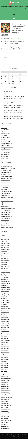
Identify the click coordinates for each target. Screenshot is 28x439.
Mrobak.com (4, 187)
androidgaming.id (5, 243)
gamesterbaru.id (5, 262)
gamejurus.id (4, 357)
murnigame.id (4, 363)
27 (2, 83)
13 (1, 79)
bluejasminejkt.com (6, 186)
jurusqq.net (4, 135)
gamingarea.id (5, 319)
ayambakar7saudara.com (8, 168)
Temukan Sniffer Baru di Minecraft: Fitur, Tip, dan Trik (13, 102)
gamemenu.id (4, 359)
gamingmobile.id (5, 274)
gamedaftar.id (5, 417)
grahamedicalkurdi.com (7, 224)
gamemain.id (4, 356)
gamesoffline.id (5, 260)
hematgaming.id (5, 340)
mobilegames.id (5, 257)
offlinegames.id (5, 253)
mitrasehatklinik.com (6, 205)
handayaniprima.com (6, 176)
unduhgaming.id (5, 386)
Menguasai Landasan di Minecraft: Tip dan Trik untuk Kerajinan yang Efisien (14, 117)
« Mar (12, 87)
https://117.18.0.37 (5, 149)
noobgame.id (4, 422)
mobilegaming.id (5, 289)
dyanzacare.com (5, 226)
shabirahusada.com (6, 216)
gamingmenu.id (5, 314)
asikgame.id (4, 371)
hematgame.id (5, 373)
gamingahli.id (4, 317)
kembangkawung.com (7, 197)
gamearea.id (4, 367)
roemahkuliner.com (6, 172)
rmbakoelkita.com (6, 182)
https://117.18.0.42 (5, 137)
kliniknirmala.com (5, 210)
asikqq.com (4, 128)
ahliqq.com (4, 132)
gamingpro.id (4, 384)
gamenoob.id (4, 407)
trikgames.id (4, 270)
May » (15, 87)
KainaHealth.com (5, 214)
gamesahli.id (4, 338)
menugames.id (5, 346)
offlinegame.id (5, 291)
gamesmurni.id (5, 333)
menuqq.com (4, 158)
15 (9, 79)
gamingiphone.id (5, 272)
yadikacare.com (5, 218)
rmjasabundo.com (6, 193)
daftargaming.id (5, 390)
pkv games (4, 231)
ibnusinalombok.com (6, 222)
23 (13, 81)
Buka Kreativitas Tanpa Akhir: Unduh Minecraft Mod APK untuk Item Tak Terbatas (13, 112)
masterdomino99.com (7, 147)
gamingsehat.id (5, 388)
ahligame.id (4, 369)
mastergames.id (5, 375)
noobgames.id (5, 413)
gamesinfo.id (4, 255)
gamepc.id (4, 251)
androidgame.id (5, 239)
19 (24, 79)
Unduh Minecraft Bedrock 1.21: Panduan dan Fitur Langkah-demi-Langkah (14, 97)
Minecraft (21, 39)
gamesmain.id (4, 337)
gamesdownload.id (6, 405)
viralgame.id (4, 424)
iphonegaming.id (5, 287)
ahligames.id (4, 350)
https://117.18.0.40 (5, 153)
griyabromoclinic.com (7, 227)
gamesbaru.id (4, 403)
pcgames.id (4, 298)
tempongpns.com (6, 170)
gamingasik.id (4, 316)
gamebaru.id (4, 411)
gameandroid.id (5, 245)
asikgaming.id (4, 329)
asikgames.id (4, 354)
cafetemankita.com (6, 191)
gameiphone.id (5, 247)
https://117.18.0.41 (5, 141)
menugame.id (4, 377)
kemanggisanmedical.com (8, 208)
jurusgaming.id (5, 323)
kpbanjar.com (4, 206)
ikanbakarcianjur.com (7, 201)
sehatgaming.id (5, 392)
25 (20, 81)
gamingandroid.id (5, 281)
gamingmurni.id (5, 310)
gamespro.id (4, 401)
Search (6, 57)
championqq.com (5, 151)
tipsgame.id (4, 304)
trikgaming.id (4, 277)
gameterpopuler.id (6, 420)
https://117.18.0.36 (5, 130)
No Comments (13, 39)
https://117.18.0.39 (5, 134)
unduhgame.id (4, 426)
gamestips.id (4, 264)
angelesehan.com (6, 184)
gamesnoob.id (5, 399)
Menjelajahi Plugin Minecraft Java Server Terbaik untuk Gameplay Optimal (13, 29)
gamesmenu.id (5, 331)
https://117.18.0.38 (5, 145)
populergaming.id (5, 394)
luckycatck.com (5, 180)
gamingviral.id (4, 382)
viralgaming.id (4, 396)
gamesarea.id (4, 365)
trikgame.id (4, 241)
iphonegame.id (5, 285)
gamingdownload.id (6, 378)
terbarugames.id (5, 302)
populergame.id (5, 428)
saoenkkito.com (5, 174)
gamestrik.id (4, 268)
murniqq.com (4, 156)
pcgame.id (4, 297)
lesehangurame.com (6, 167)
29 (9, 83)
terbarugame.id (5, 300)
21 (5, 81)
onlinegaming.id (5, 295)
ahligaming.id (4, 344)
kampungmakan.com (7, 178)
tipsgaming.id (4, 276)
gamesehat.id (4, 418)
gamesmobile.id (5, 258)
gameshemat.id (5, 348)
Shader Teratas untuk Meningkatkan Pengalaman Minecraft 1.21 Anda (13, 106)
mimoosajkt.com (5, 195)
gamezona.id (4, 361)
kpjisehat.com (4, 203)
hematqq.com (5, 154)
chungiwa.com (5, 199)
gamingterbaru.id (5, 283)
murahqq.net (4, 139)
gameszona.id (4, 342)
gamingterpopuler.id (6, 397)
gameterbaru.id (5, 266)
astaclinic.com (5, 220)
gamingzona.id (5, 321)
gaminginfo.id (4, 306)
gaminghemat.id (5, 308)
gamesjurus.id (4, 335)
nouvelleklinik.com (6, 212)
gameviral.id (4, 415)
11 (20, 76)
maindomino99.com (6, 143)
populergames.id (5, 409)
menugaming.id (5, 325)
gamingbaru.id (5, 380)
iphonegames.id (5, 249)
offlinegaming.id (5, 293)
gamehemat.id (5, 352)
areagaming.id (5, 327)
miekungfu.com (5, 189)
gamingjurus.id (5, 312)
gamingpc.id (4, 279)
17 (16, 79)
